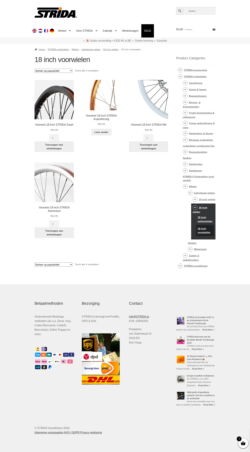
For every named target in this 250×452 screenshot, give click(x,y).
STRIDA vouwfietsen (196, 266)
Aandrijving (195, 83)
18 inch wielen (110, 49)
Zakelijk (107, 30)
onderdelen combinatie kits (199, 146)
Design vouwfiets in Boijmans (200, 376)
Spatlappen (195, 170)
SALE (147, 30)
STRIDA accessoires (195, 70)
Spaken (187, 158)
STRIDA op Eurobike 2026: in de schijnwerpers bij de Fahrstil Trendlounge (200, 320)
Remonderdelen (198, 152)
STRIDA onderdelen (58, 49)
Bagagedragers (198, 96)
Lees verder (101, 132)
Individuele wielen (91, 49)
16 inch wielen (207, 199)
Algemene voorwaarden (49, 432)
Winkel (62, 30)
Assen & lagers (197, 89)
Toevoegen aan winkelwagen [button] (54, 146)
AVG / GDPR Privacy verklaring (83, 432)
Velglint (192, 243)
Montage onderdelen (201, 140)
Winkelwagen (130, 30)
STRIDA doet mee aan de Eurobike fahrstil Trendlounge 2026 (200, 340)
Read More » (208, 330)
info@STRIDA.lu (139, 316)
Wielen (75, 49)
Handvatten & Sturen (201, 133)
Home (42, 49)
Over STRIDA (84, 30)
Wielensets (200, 249)
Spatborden (196, 164)
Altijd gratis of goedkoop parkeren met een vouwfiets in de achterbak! (201, 395)
